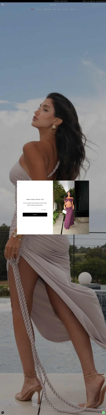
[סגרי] (19, 182)
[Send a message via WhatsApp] (103, 412)
